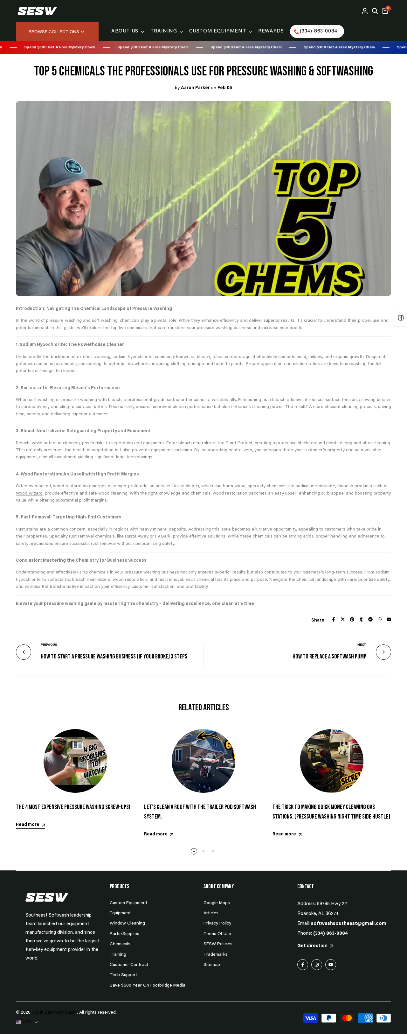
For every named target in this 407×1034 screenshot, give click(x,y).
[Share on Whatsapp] (379, 619)
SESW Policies (218, 944)
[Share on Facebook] (333, 619)
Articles (211, 913)
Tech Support (123, 975)
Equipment (120, 913)
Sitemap (212, 965)
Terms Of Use (217, 934)
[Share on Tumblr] (361, 619)
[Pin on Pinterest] (352, 619)
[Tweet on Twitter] (343, 619)
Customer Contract (129, 965)
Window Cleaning (127, 923)
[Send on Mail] (389, 619)
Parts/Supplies (124, 934)
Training (118, 955)
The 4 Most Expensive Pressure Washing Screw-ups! (73, 807)
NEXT (361, 645)
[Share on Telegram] (370, 619)
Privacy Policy (217, 923)
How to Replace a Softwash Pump (329, 656)
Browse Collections (54, 32)
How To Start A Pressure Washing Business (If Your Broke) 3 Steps (114, 656)
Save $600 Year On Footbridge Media (147, 985)
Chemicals (120, 944)
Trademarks (216, 955)
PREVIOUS (49, 645)
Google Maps (217, 903)
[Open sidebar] (400, 318)
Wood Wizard (29, 493)
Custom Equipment (128, 903)
